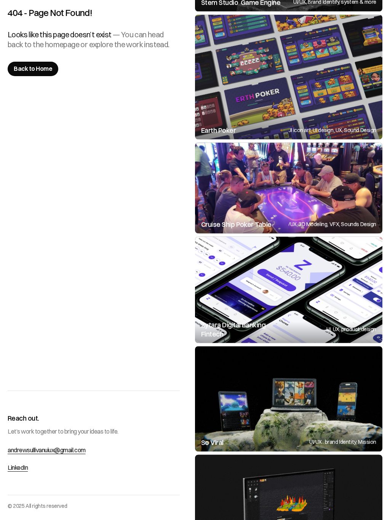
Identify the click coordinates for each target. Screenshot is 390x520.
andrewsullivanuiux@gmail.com (47, 450)
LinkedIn (18, 467)
